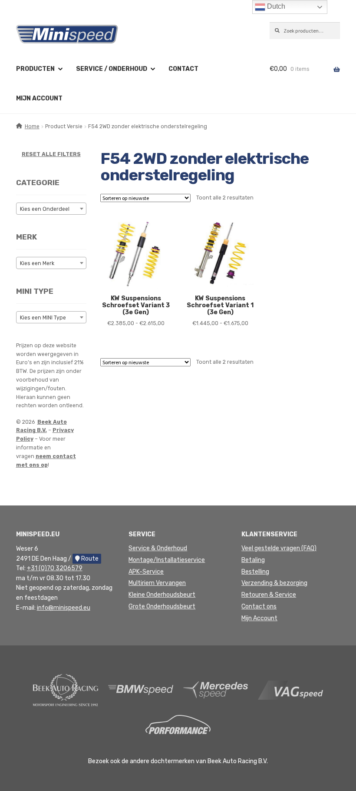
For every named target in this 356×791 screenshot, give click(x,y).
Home (32, 126)
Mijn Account (259, 618)
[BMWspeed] (141, 689)
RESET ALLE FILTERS (51, 154)
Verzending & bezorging (274, 583)
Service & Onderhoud (158, 548)
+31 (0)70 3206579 (54, 568)
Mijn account (39, 98)
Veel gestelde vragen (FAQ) (278, 548)
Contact (183, 69)
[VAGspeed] (290, 689)
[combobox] (51, 209)
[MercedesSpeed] (216, 689)
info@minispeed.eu (63, 608)
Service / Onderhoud (111, 69)
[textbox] (51, 209)
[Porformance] (178, 724)
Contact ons (259, 606)
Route (89, 558)
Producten (35, 69)
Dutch (275, 6)
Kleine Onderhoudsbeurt (162, 594)
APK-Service (146, 571)
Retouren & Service (268, 594)
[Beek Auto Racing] (65, 689)
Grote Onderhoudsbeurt (162, 606)
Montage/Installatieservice (167, 560)
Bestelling (255, 571)
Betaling (253, 560)
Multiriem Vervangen (157, 583)
